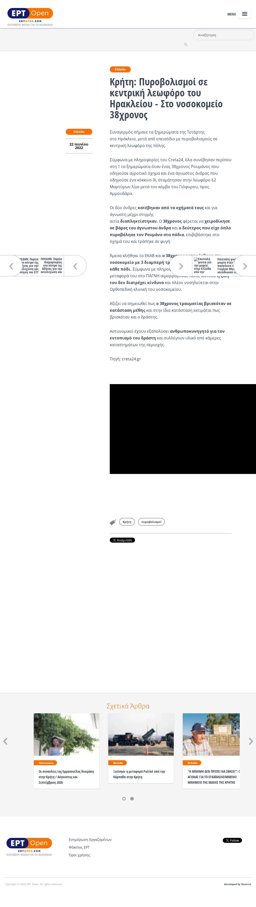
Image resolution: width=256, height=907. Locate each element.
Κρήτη (127, 522)
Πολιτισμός (46, 762)
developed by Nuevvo (237, 884)
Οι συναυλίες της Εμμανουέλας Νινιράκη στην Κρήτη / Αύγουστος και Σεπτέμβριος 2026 (66, 777)
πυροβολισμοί (151, 522)
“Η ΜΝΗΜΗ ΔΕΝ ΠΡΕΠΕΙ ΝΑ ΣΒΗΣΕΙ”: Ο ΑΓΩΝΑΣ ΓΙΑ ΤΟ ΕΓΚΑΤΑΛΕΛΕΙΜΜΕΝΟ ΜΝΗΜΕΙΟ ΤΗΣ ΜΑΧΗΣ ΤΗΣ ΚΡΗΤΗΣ (214, 777)
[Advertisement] (171, 611)
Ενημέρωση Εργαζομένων (90, 839)
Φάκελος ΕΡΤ (79, 847)
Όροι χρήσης (79, 855)
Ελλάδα (120, 69)
